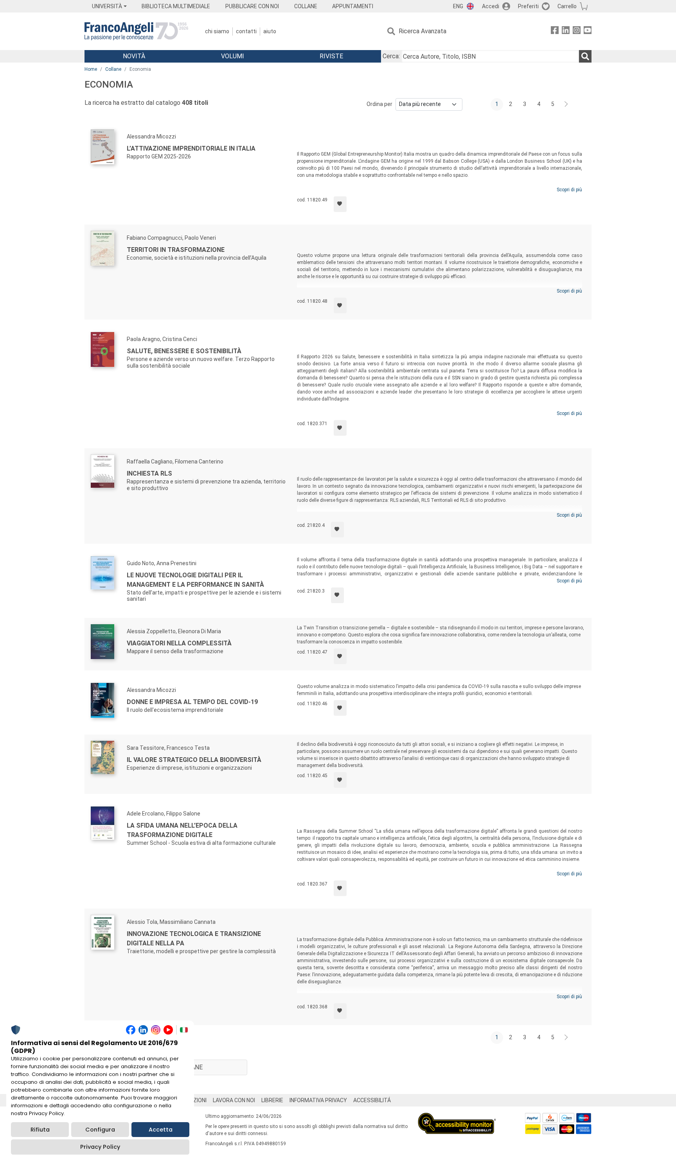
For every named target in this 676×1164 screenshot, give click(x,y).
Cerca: (391, 56)
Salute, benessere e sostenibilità (184, 351)
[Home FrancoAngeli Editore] (136, 31)
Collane (113, 69)
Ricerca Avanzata (422, 31)
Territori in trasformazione (176, 249)
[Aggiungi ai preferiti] (340, 204)
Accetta (161, 1129)
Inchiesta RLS (149, 473)
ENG (458, 6)
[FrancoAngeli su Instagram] (577, 31)
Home (90, 69)
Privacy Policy (100, 1147)
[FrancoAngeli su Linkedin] (566, 31)
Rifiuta (40, 1129)
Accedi (490, 6)
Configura (100, 1129)
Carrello (567, 6)
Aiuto (269, 31)
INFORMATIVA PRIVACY (318, 1100)
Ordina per (379, 104)
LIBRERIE (272, 1100)
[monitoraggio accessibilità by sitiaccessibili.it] (457, 1117)
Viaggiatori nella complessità (179, 643)
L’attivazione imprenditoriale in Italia (191, 148)
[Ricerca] (585, 56)
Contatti (246, 31)
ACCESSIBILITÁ (372, 1100)
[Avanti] (566, 104)
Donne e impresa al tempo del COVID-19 (192, 702)
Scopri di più (569, 189)
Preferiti (528, 6)
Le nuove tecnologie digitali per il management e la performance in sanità (195, 579)
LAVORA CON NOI (234, 1100)
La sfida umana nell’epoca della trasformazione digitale (182, 830)
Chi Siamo (217, 31)
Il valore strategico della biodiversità (194, 759)
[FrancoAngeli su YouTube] (588, 31)
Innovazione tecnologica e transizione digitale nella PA (194, 938)
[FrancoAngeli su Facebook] (555, 31)
